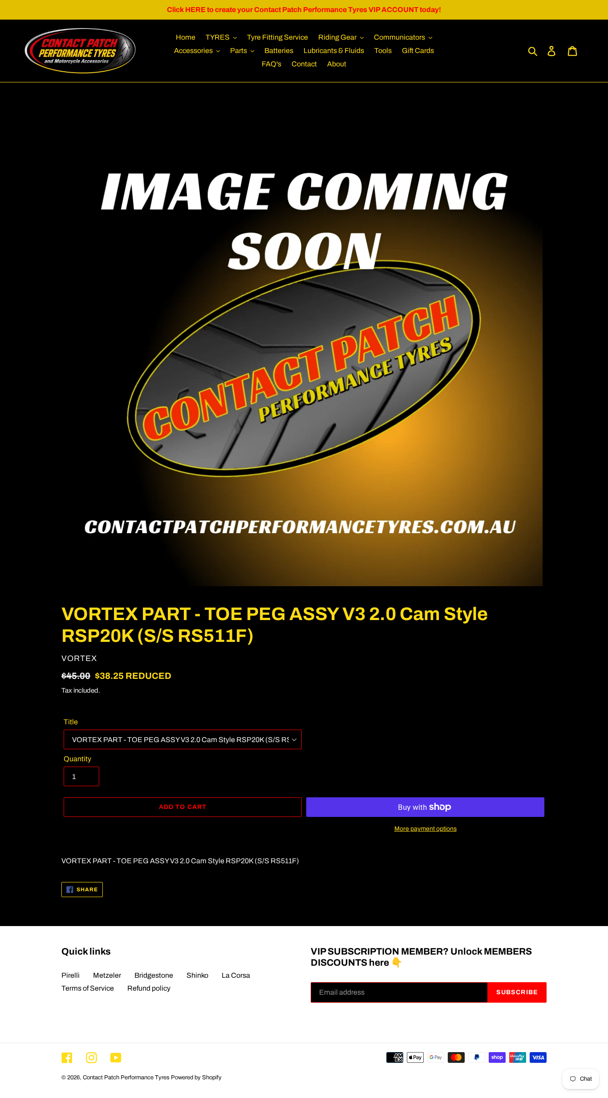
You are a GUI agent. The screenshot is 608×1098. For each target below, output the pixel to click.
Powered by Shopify (196, 1077)
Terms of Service (87, 988)
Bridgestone (153, 975)
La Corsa (236, 975)
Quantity (77, 759)
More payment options (425, 828)
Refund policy (148, 988)
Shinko (197, 975)
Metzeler (107, 975)
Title (71, 722)
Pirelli (70, 975)
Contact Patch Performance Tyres (126, 1077)
